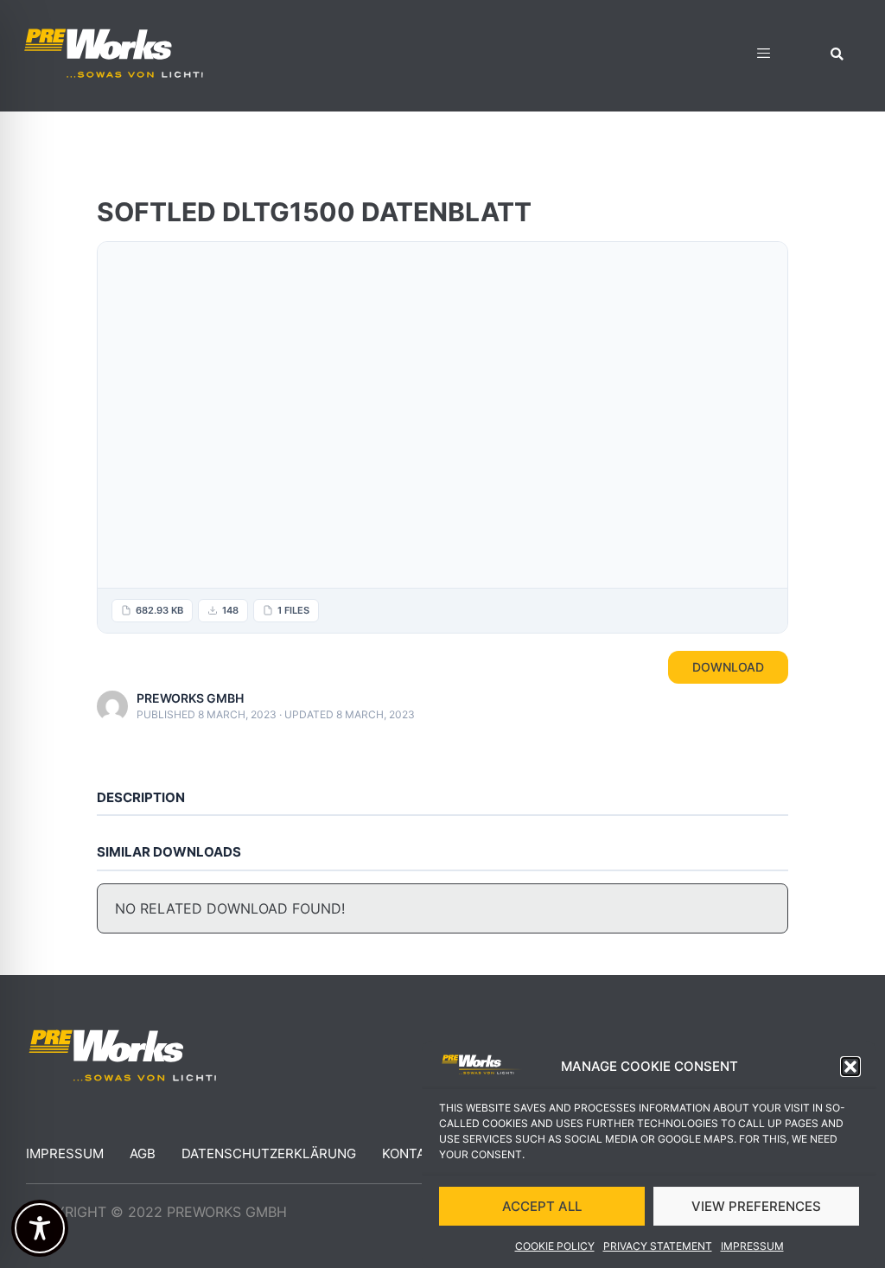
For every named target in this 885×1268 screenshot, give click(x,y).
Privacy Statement (657, 1245)
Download (728, 666)
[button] (850, 1066)
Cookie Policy (555, 1245)
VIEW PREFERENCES (756, 1206)
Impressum (752, 1245)
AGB (143, 1153)
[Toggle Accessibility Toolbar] (40, 1228)
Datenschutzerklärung (268, 1153)
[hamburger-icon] (763, 55)
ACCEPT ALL (542, 1206)
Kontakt (412, 1153)
